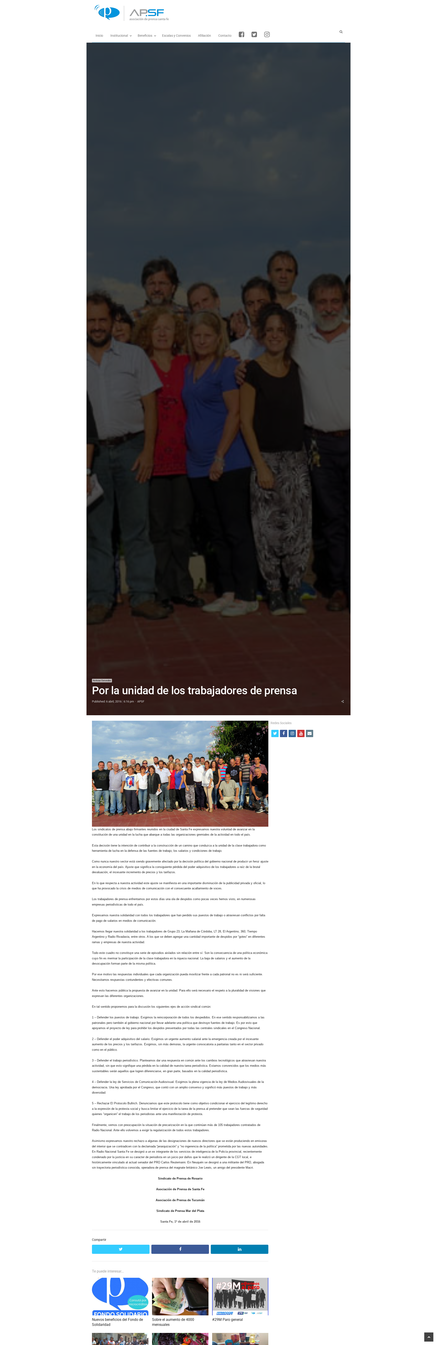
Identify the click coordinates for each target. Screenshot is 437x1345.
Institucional (119, 35)
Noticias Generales (102, 680)
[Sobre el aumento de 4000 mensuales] (180, 1280)
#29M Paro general (227, 1319)
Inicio (99, 35)
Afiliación (204, 35)
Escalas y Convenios (176, 35)
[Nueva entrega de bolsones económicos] (240, 1335)
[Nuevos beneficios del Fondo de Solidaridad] (120, 1280)
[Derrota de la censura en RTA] (120, 1335)
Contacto (224, 35)
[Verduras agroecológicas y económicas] (180, 1335)
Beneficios (145, 35)
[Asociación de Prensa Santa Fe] (218, 13)
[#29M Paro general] (240, 1280)
